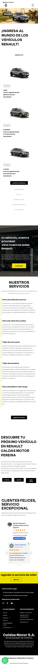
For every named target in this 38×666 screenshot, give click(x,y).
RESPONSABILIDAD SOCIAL (7, 624)
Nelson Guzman (20, 545)
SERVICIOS (5, 618)
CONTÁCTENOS (7, 627)
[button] (33, 5)
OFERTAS (5, 620)
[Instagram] (3, 603)
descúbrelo (7, 97)
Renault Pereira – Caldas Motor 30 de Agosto (20, 525)
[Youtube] (11, 603)
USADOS (5, 615)
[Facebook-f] (7, 603)
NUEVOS (5, 612)
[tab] (18, 54)
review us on (18, 538)
